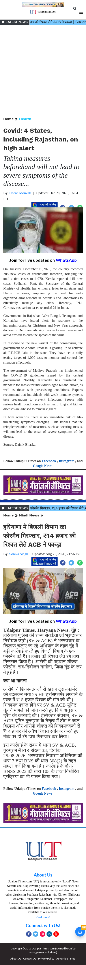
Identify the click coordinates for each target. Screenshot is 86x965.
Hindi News (29, 515)
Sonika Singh (18, 554)
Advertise (62, 958)
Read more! (43, 917)
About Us (43, 874)
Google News (42, 466)
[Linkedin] (49, 934)
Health (25, 119)
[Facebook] (29, 934)
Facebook (49, 461)
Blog (72, 958)
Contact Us (29, 958)
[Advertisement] (43, 71)
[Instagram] (42, 934)
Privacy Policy (46, 958)
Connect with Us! (43, 925)
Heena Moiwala (20, 193)
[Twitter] (35, 934)
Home (8, 119)
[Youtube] (56, 934)
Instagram (66, 461)
